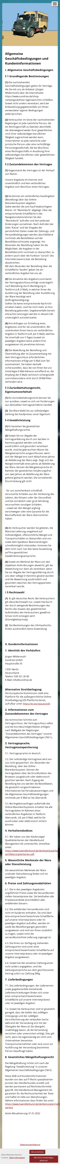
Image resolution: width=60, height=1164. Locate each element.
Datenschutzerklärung (30, 1144)
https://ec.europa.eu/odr (36, 703)
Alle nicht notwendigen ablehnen (44, 1159)
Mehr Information (17, 1157)
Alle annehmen (37, 1152)
